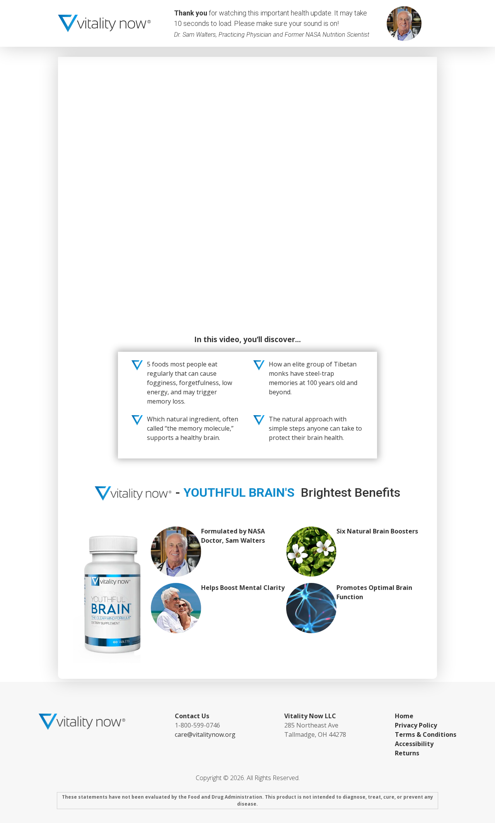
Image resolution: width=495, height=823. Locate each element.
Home (404, 716)
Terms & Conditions (425, 734)
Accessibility (414, 744)
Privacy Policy (416, 725)
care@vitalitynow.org (205, 734)
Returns (407, 753)
